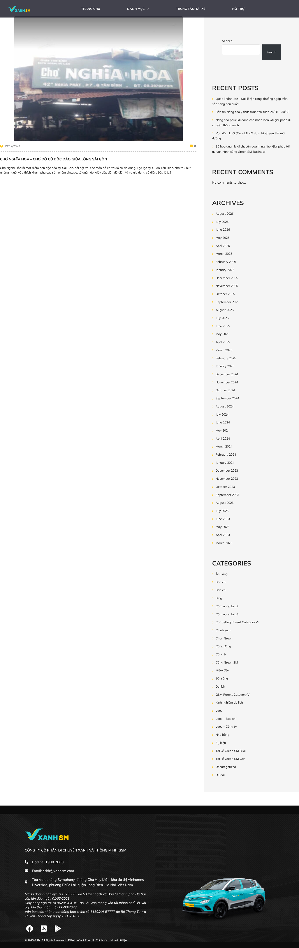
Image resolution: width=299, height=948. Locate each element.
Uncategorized (226, 767)
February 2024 (226, 454)
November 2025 (227, 286)
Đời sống (222, 678)
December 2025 (227, 278)
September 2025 (227, 302)
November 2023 (227, 479)
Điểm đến (222, 670)
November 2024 (227, 382)
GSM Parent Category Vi (233, 695)
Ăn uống (221, 574)
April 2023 (223, 535)
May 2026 (222, 238)
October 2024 (225, 390)
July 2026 (222, 222)
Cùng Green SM (227, 662)
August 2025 (225, 310)
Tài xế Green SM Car (230, 759)
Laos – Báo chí (226, 719)
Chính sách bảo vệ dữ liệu (111, 940)
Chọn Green (224, 638)
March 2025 (224, 350)
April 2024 (223, 439)
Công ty (221, 654)
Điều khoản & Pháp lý (81, 940)
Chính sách (223, 630)
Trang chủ (90, 9)
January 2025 (225, 366)
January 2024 (225, 463)
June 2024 (223, 423)
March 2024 (224, 447)
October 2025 (225, 294)
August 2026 (225, 214)
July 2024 (222, 414)
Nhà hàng (222, 735)
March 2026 (224, 254)
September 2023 (227, 495)
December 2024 (227, 374)
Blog (219, 598)
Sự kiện (221, 743)
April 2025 (223, 342)
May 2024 (222, 430)
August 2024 (225, 406)
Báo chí (221, 582)
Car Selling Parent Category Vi (237, 622)
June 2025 (223, 326)
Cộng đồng (223, 646)
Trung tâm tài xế (190, 9)
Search (227, 41)
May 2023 (222, 527)
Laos (219, 711)
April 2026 (223, 246)
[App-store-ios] (44, 928)
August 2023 (225, 503)
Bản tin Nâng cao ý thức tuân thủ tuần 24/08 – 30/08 (252, 112)
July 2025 (222, 318)
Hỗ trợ (238, 9)
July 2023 (222, 511)
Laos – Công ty (226, 727)
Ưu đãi (220, 775)
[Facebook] (30, 928)
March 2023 (224, 543)
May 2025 (222, 334)
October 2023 (225, 487)
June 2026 (223, 230)
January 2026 (225, 270)
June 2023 (223, 519)
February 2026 (226, 262)
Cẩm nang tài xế (227, 606)
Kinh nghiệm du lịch (229, 703)
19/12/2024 (12, 146)
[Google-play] (58, 928)
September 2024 (227, 398)
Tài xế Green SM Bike (231, 751)
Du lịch (220, 686)
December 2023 (227, 471)
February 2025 (226, 358)
